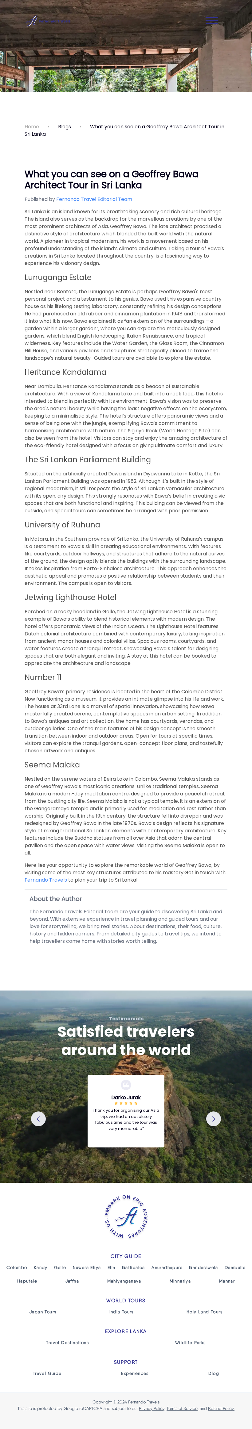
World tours (126, 1300)
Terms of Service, (183, 1408)
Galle (60, 1267)
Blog (213, 1373)
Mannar (227, 1281)
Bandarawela (203, 1267)
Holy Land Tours (204, 1311)
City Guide (126, 1256)
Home (32, 126)
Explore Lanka (126, 1331)
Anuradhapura (167, 1267)
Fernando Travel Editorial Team (94, 199)
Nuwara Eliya (87, 1267)
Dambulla (235, 1267)
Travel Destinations (67, 1342)
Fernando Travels (46, 879)
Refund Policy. (221, 1408)
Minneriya (180, 1281)
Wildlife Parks (190, 1342)
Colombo (16, 1267)
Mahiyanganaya (124, 1281)
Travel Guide (47, 1373)
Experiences (134, 1373)
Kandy (41, 1267)
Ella (112, 1267)
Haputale (27, 1281)
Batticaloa (133, 1267)
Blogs (64, 126)
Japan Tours (43, 1311)
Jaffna (72, 1281)
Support (126, 1362)
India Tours (121, 1311)
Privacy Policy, (152, 1408)
